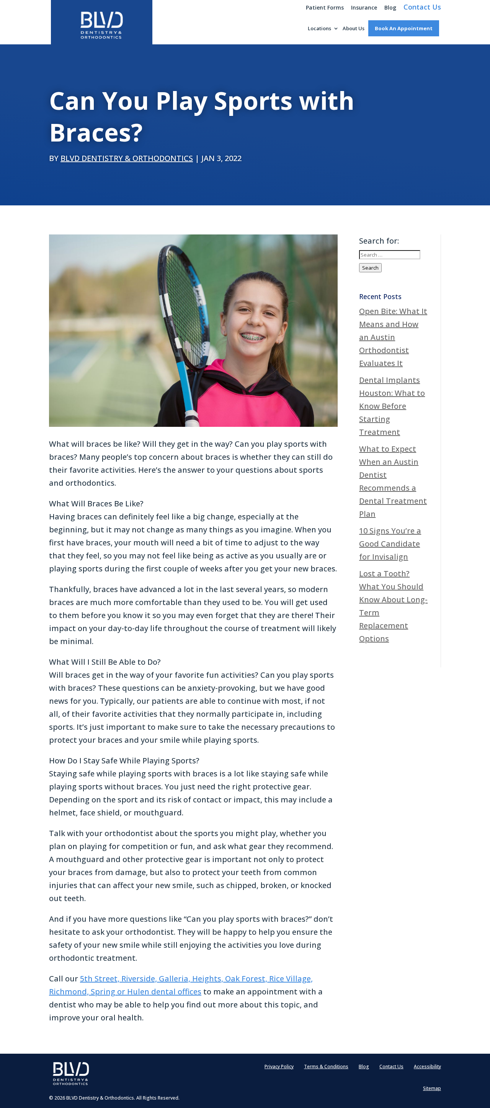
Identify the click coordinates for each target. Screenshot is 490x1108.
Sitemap (432, 1088)
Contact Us (422, 7)
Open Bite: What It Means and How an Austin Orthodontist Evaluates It (393, 337)
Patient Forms (325, 8)
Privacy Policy (279, 1067)
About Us (353, 29)
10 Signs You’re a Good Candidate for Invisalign (390, 544)
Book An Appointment (404, 28)
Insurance (364, 8)
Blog (390, 8)
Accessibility (427, 1067)
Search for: (379, 241)
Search (370, 267)
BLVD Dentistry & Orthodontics (126, 158)
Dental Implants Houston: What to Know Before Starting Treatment (392, 406)
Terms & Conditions (326, 1067)
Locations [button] (319, 29)
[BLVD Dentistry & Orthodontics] (101, 26)
